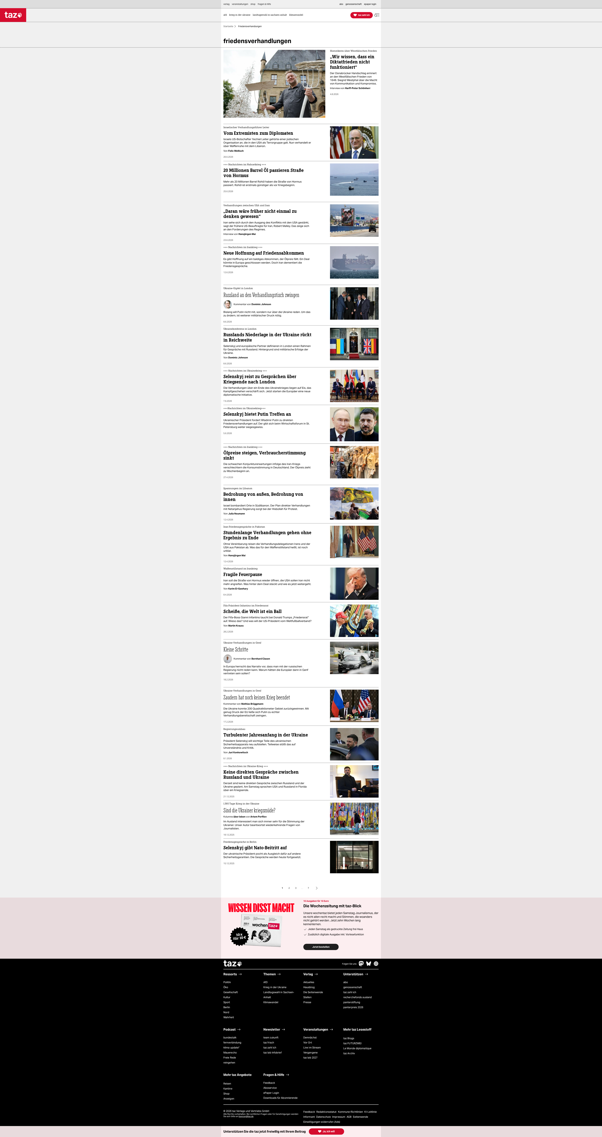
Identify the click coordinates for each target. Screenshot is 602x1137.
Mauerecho (230, 1052)
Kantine (227, 1088)
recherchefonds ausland (357, 997)
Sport (226, 1002)
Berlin (226, 1007)
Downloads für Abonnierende (280, 1098)
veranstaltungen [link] (240, 4)
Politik (227, 982)
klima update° (231, 1047)
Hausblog (309, 987)
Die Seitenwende (313, 992)
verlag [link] (226, 4)
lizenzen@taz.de (246, 1116)
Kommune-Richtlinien (351, 1111)
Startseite (228, 26)
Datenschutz (323, 1117)
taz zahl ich (349, 992)
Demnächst (310, 1037)
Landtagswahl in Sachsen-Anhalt (278, 995)
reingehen (229, 1062)
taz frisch (268, 1042)
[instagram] (376, 965)
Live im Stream (312, 1047)
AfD (265, 982)
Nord (226, 1012)
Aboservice (270, 1088)
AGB (349, 1117)
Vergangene (310, 1052)
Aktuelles (308, 982)
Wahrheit (228, 1017)
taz (232, 963)
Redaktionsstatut (326, 1111)
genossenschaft (352, 987)
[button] (376, 15)
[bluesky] (368, 965)
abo (345, 982)
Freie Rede (229, 1057)
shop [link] (253, 4)
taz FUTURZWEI (352, 1043)
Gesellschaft (230, 992)
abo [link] (341, 4)
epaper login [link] (370, 4)
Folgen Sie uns (349, 963)
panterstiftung (351, 1002)
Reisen (227, 1083)
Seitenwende (360, 1117)
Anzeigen (228, 1098)
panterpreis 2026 (353, 1007)
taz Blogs (348, 1038)
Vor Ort (307, 1042)
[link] (225, 15)
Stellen (307, 997)
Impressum (339, 1117)
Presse (307, 1002)
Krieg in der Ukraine (274, 987)
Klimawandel (270, 1002)
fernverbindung (232, 1042)
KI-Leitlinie (370, 1111)
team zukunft (270, 1037)
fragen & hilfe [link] (264, 4)
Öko (225, 987)
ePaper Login (271, 1093)
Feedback (269, 1083)
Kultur (226, 997)
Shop (226, 1093)
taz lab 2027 (310, 1057)
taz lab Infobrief (272, 1052)
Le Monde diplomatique (357, 1048)
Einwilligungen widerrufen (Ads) (321, 1122)
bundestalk (229, 1037)
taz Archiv (349, 1053)
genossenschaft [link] (354, 4)
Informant (309, 1117)
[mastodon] (361, 965)
